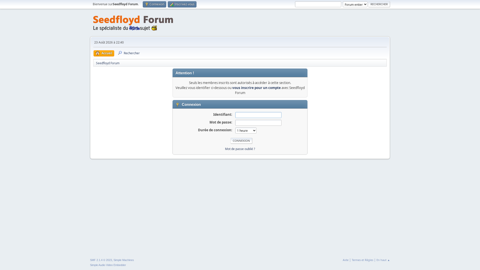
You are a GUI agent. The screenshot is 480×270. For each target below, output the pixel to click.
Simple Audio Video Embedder (108, 265)
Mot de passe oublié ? (240, 149)
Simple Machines (124, 260)
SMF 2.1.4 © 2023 (101, 260)
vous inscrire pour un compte (256, 88)
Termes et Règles (362, 260)
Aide (345, 260)
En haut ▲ (383, 260)
